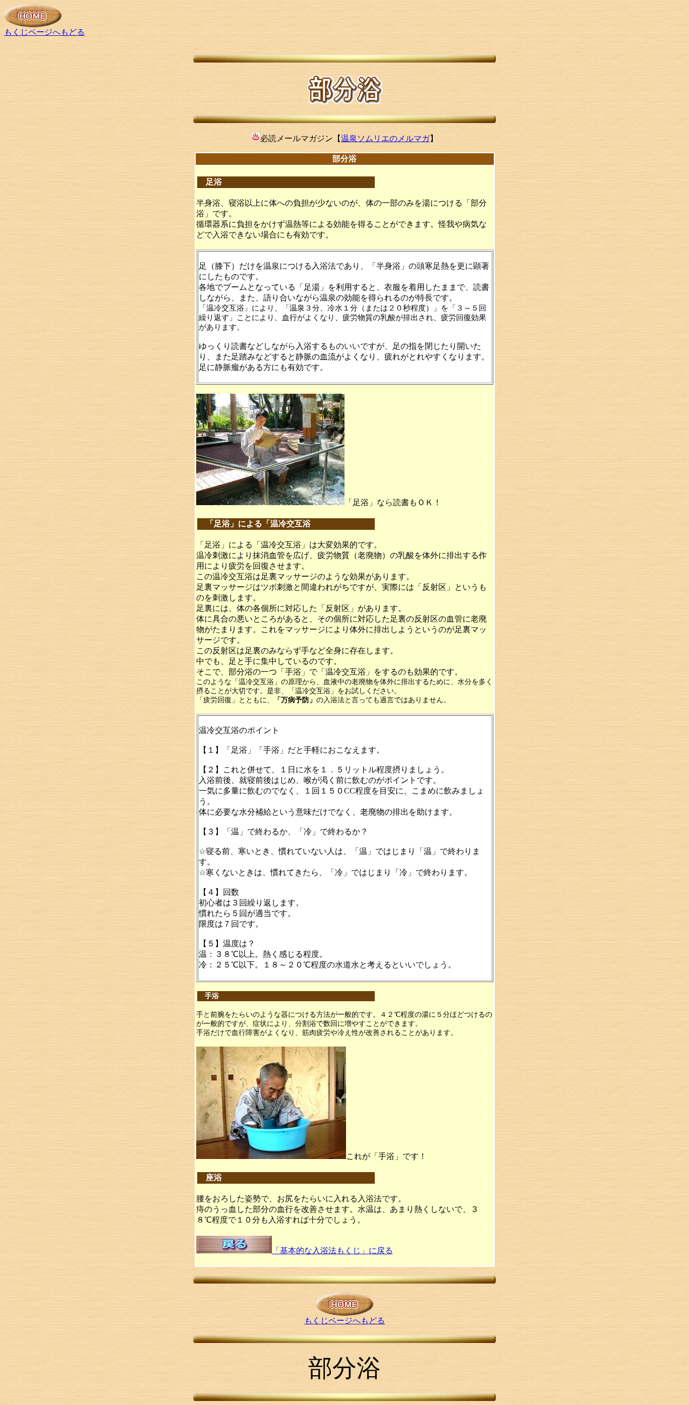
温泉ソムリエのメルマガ (385, 138)
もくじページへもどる (44, 32)
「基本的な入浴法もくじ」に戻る (332, 1250)
